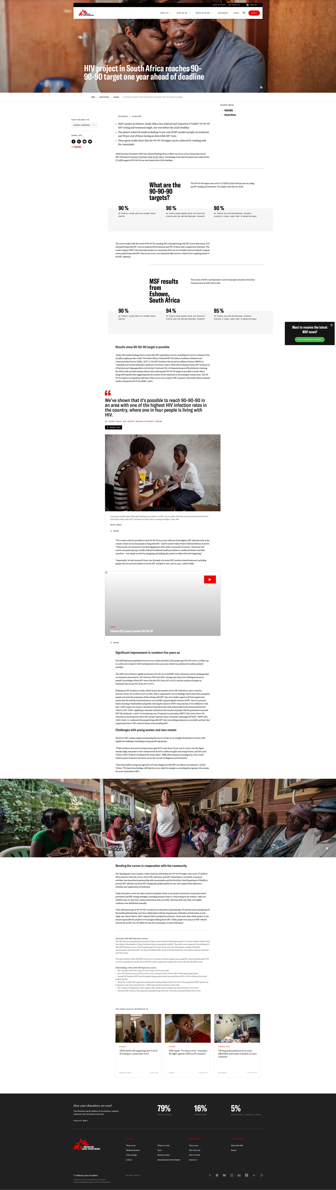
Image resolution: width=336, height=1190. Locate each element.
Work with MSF (237, 1145)
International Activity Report (169, 1159)
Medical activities (133, 1150)
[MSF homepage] (86, 12)
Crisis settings (131, 1154)
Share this (115, 427)
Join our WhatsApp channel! (310, 339)
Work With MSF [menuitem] (219, 5)
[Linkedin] (239, 1175)
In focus (129, 1159)
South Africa (104, 97)
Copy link (77, 146)
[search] (244, 13)
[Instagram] (231, 1175)
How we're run (194, 1150)
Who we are (193, 1145)
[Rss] (254, 1175)
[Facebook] (217, 1175)
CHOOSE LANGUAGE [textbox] (81, 125)
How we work (194, 1154)
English (253, 5)
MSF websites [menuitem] (234, 5)
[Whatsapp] (261, 1175)
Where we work (163, 1145)
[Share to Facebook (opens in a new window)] (73, 141)
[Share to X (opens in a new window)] (79, 141)
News (160, 1150)
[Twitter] (210, 1175)
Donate (254, 13)
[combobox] (84, 125)
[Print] (90, 141)
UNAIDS (119, 160)
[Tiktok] (246, 1175)
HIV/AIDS (116, 97)
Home (93, 97)
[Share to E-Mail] (84, 141)
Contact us (193, 1159)
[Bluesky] (224, 1175)
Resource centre (164, 1154)
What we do (130, 1145)
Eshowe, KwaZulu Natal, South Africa (147, 156)
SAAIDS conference (124, 358)
